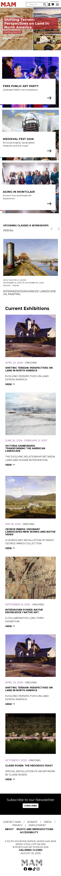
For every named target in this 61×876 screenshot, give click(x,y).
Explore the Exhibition (15, 38)
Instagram (38, 869)
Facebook (26, 869)
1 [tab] (53, 37)
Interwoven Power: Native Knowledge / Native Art (24, 611)
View (8, 384)
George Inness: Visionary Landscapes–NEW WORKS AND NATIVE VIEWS (30, 532)
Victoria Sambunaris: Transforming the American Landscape (25, 448)
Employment (37, 825)
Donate (32, 822)
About (9, 829)
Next (58, 228)
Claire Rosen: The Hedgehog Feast (29, 765)
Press (48, 822)
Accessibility (29, 832)
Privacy (17, 825)
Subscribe (30, 805)
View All (8, 230)
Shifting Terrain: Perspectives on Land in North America (29, 369)
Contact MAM (12, 822)
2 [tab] (54, 41)
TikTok (34, 869)
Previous (51, 228)
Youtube (30, 869)
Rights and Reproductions (35, 829)
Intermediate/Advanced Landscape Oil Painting (29, 293)
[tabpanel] (30, 29)
